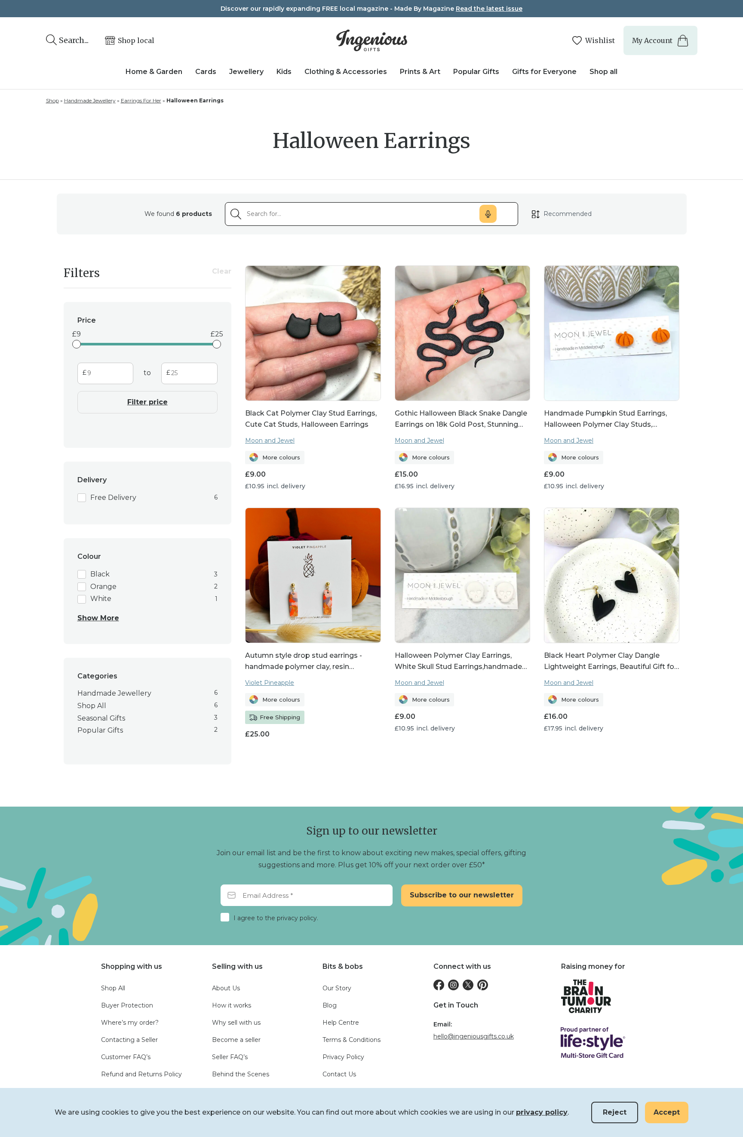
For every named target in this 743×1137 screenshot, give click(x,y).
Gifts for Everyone (544, 72)
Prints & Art (420, 72)
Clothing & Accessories (345, 72)
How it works (231, 1005)
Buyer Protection (127, 1005)
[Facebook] (438, 985)
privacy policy (542, 1112)
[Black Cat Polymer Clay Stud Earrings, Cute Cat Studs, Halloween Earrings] (313, 333)
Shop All (113, 988)
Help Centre (340, 1022)
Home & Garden (154, 72)
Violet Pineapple (269, 683)
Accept (667, 1112)
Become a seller (236, 1040)
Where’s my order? (130, 1022)
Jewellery (246, 72)
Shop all (603, 72)
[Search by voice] (488, 214)
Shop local (136, 40)
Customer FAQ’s (125, 1057)
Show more (98, 618)
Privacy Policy (343, 1057)
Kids (284, 72)
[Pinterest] (482, 985)
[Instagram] (453, 985)
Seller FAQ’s (230, 1057)
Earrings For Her (141, 100)
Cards (205, 72)
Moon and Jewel (270, 440)
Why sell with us (236, 1022)
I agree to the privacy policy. (275, 918)
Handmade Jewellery (90, 100)
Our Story (336, 988)
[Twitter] (468, 985)
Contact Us (339, 1074)
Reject (614, 1112)
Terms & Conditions (351, 1040)
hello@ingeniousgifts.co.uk (473, 1036)
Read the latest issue (489, 8)
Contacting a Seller (129, 1040)
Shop (52, 100)
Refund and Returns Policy (141, 1074)
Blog (329, 1005)
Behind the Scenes (240, 1074)
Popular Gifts (476, 72)
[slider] (76, 344)
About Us (226, 988)
